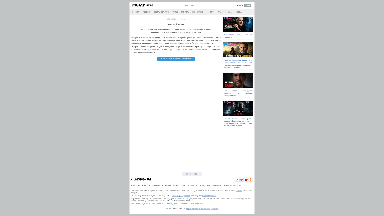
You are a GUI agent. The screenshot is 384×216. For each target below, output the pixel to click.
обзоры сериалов (162, 12)
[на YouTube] (246, 180)
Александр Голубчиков (181, 196)
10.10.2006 (170, 19)
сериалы (166, 185)
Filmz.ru (239, 191)
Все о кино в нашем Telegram (176, 59)
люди (183, 185)
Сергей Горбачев (209, 196)
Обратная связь (192, 209)
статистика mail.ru (232, 185)
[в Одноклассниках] (250, 180)
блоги (175, 185)
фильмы (156, 185)
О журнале (239, 12)
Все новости (192, 174)
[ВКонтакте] (237, 180)
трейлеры (185, 12)
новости (136, 12)
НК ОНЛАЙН (210, 12)
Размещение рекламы (209, 209)
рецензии (147, 12)
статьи (175, 12)
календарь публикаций (210, 185)
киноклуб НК (197, 12)
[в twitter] (241, 180)
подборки (192, 185)
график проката (225, 12)
